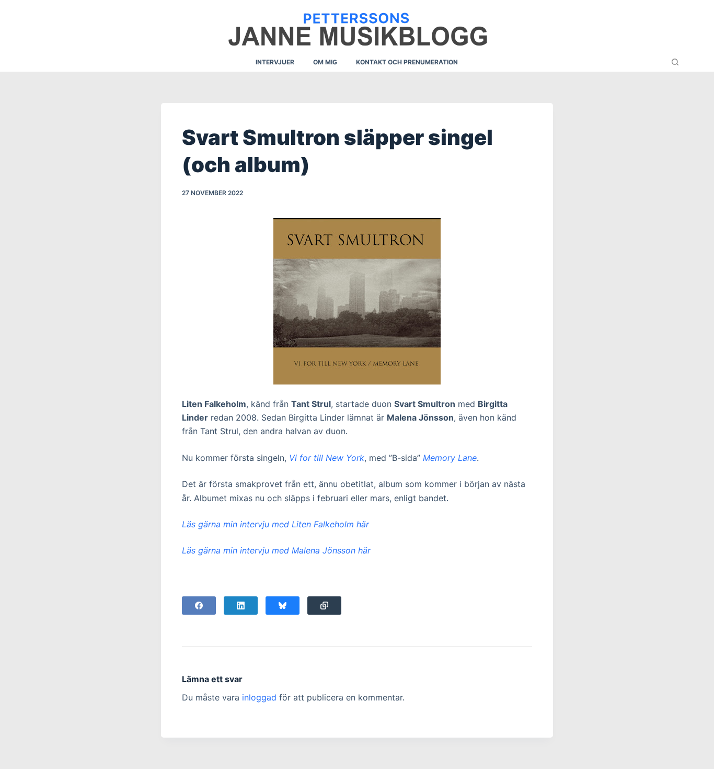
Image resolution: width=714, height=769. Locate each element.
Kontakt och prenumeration (407, 62)
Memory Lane (450, 458)
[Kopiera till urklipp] (324, 605)
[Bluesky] (283, 605)
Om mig (325, 62)
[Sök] (675, 62)
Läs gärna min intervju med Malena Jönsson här (276, 550)
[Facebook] (199, 605)
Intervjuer (275, 62)
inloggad (259, 697)
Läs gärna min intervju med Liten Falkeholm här (275, 524)
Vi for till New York (326, 458)
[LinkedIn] (241, 605)
